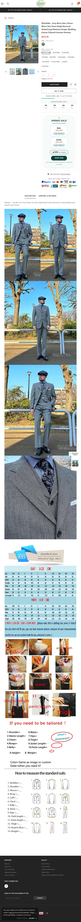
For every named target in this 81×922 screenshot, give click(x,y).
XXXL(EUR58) (55, 61)
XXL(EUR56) (45, 61)
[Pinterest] (6, 886)
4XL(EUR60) (56, 52)
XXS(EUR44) (61, 57)
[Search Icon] (8, 4)
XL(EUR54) (45, 66)
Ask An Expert (65, 174)
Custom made (46, 52)
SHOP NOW (59, 158)
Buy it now (59, 91)
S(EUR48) (45, 57)
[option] (20, 10)
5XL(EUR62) (65, 52)
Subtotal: (44, 79)
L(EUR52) (64, 61)
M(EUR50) (53, 57)
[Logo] (41, 3)
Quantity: (44, 71)
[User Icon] (72, 4)
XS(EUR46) (71, 57)
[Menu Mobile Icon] (2, 4)
